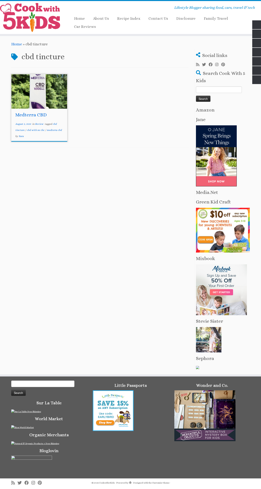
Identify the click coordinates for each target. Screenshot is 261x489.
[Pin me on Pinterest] (224, 65)
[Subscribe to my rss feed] (199, 65)
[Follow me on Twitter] (205, 65)
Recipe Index (128, 18)
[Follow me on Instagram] (218, 65)
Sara (21, 136)
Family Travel (216, 18)
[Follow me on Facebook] (212, 65)
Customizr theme (160, 482)
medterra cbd (54, 130)
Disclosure (186, 18)
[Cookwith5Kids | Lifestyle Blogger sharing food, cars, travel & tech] (30, 17)
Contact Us (158, 18)
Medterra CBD (31, 115)
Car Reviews (85, 26)
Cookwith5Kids (107, 482)
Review (39, 124)
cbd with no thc (36, 130)
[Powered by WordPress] (130, 482)
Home (79, 18)
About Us (101, 18)
